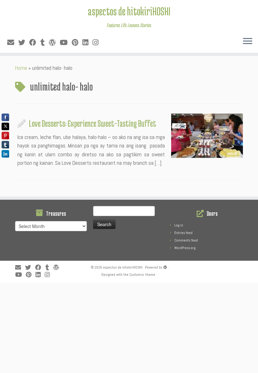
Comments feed (186, 240)
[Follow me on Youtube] (66, 42)
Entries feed (183, 233)
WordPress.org (184, 248)
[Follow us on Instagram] (98, 42)
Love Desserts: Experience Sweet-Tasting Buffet (92, 123)
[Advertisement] (129, 326)
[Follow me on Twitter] (23, 42)
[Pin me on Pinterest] (77, 42)
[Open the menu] (247, 41)
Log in (178, 225)
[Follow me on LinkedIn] (87, 42)
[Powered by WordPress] (165, 266)
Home (21, 67)
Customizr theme (142, 274)
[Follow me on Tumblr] (44, 42)
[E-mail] (12, 42)
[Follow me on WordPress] (54, 42)
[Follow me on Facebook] (34, 42)
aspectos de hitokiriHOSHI (129, 11)
